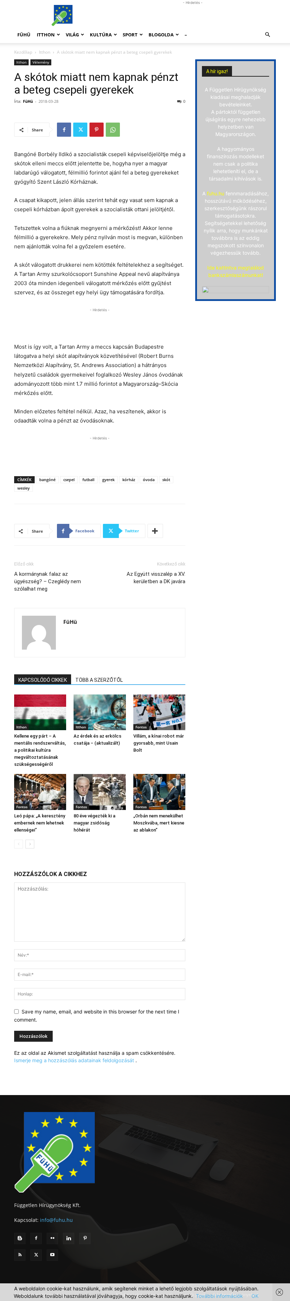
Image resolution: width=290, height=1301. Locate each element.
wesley (23, 488)
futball (88, 479)
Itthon (46, 34)
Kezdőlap (23, 52)
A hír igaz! (217, 71)
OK (255, 1296)
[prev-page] (18, 844)
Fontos (141, 727)
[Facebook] (64, 130)
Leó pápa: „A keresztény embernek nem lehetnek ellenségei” (39, 823)
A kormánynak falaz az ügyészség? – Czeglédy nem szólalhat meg (47, 581)
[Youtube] (52, 1255)
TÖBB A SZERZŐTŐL (99, 680)
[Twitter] (80, 130)
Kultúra (101, 34)
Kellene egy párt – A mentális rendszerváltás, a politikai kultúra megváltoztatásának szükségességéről (40, 750)
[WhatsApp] (113, 130)
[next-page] (29, 844)
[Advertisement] (193, 15)
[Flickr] (52, 1238)
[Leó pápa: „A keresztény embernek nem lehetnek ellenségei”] (40, 792)
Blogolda (161, 34)
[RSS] (19, 1255)
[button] (267, 34)
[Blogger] (19, 1238)
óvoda (149, 479)
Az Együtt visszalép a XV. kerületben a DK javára (156, 578)
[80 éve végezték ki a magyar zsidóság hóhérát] (100, 792)
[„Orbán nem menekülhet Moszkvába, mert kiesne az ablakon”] (159, 792)
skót (166, 479)
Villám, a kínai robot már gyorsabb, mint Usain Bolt (158, 743)
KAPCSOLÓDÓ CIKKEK (42, 680)
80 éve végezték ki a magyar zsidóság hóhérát (94, 823)
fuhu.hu (215, 193)
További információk (219, 1296)
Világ (72, 34)
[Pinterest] (96, 130)
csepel (69, 479)
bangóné (47, 479)
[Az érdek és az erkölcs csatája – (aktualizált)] (100, 712)
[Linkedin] (68, 1238)
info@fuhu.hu (56, 1220)
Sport (130, 34)
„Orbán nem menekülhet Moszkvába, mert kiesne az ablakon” (158, 823)
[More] (155, 531)
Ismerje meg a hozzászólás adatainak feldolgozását (74, 1060)
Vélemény (41, 62)
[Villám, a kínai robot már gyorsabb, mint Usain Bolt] (159, 712)
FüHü (23, 34)
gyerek (108, 479)
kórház (128, 479)
